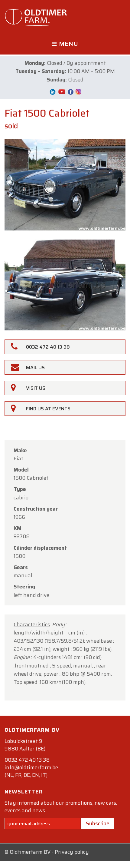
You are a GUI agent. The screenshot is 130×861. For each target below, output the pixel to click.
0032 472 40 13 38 (27, 760)
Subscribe (97, 823)
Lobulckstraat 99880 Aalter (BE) (25, 745)
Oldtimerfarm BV (30, 852)
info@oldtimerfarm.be (31, 767)
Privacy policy (72, 852)
